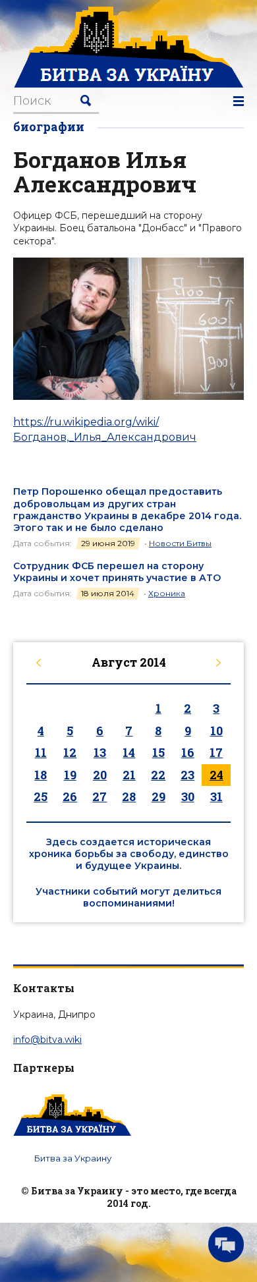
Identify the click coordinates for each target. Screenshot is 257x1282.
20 (100, 775)
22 (158, 775)
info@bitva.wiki (47, 1039)
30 (187, 796)
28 (129, 796)
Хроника (166, 593)
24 (216, 775)
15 (158, 752)
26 (70, 796)
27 (99, 796)
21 (129, 775)
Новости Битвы (180, 543)
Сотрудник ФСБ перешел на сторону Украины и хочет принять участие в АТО (117, 572)
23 (187, 775)
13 (100, 752)
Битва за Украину (72, 1158)
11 (41, 752)
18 (40, 775)
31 (216, 796)
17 (216, 752)
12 (69, 752)
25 (40, 796)
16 (187, 752)
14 (129, 752)
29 (158, 796)
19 (70, 775)
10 (216, 731)
